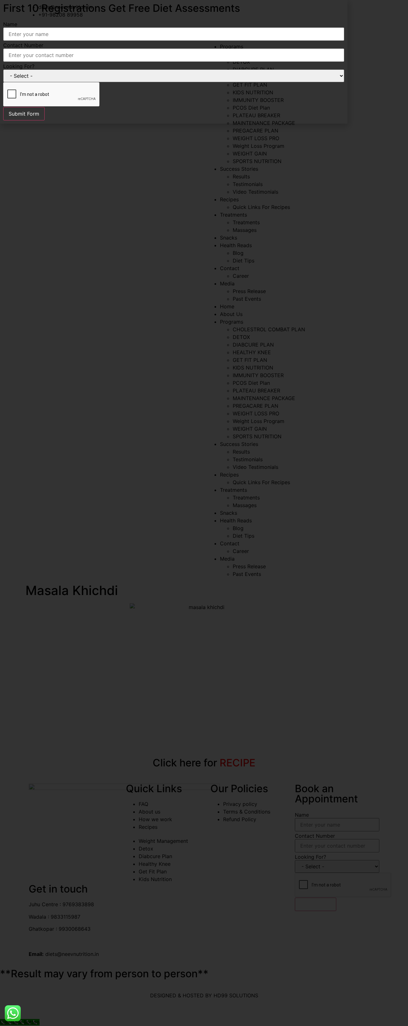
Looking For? (18, 66)
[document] (204, 513)
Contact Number (23, 45)
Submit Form (24, 114)
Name (10, 24)
